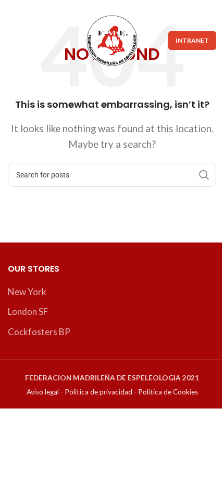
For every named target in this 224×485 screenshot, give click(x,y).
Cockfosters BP (39, 331)
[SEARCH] (204, 175)
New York (27, 291)
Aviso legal (43, 392)
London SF (28, 311)
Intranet (192, 40)
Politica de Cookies (168, 392)
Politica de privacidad (98, 392)
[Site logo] (112, 39)
